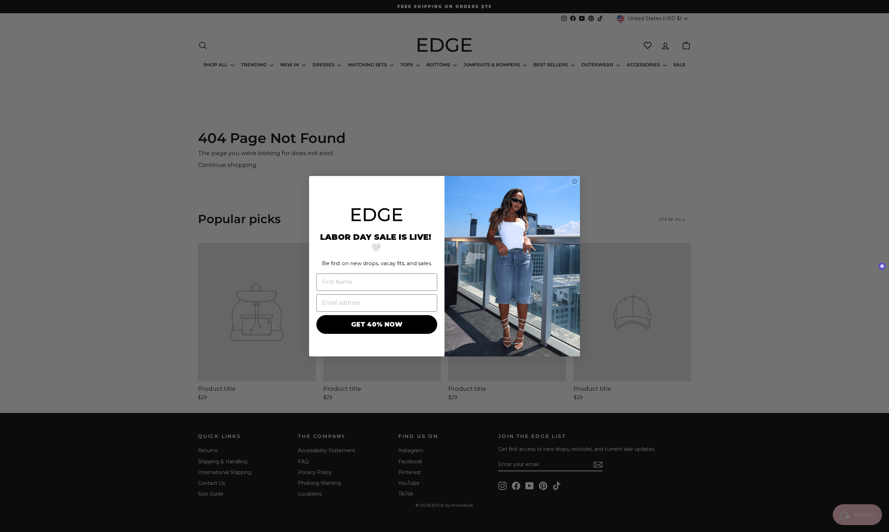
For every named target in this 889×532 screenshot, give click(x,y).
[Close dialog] (574, 181)
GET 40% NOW (376, 324)
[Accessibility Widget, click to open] (882, 266)
